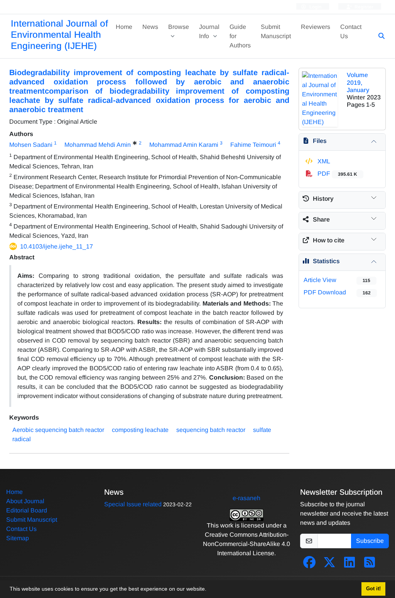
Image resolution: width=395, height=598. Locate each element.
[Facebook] (309, 564)
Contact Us (350, 31)
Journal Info (209, 31)
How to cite (328, 240)
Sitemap (17, 538)
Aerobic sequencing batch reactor (58, 430)
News (150, 27)
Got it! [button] (373, 588)
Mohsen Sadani (30, 144)
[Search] (378, 36)
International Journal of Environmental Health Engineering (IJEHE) (59, 34)
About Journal (25, 501)
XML (323, 161)
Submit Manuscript (276, 31)
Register (363, 7)
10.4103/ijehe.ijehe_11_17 (56, 246)
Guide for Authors (240, 36)
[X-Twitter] (329, 564)
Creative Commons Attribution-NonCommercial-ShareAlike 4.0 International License (246, 543)
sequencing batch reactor (210, 430)
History (323, 198)
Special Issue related (133, 504)
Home (124, 27)
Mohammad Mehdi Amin (97, 144)
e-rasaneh (246, 498)
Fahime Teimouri (253, 144)
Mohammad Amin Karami (183, 144)
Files (320, 141)
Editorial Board (26, 510)
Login (314, 7)
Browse (178, 27)
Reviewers (315, 27)
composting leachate (140, 430)
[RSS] (369, 564)
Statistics (326, 261)
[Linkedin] (349, 564)
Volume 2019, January (358, 82)
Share (321, 219)
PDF (336, 173)
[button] (209, 590)
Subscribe (370, 541)
